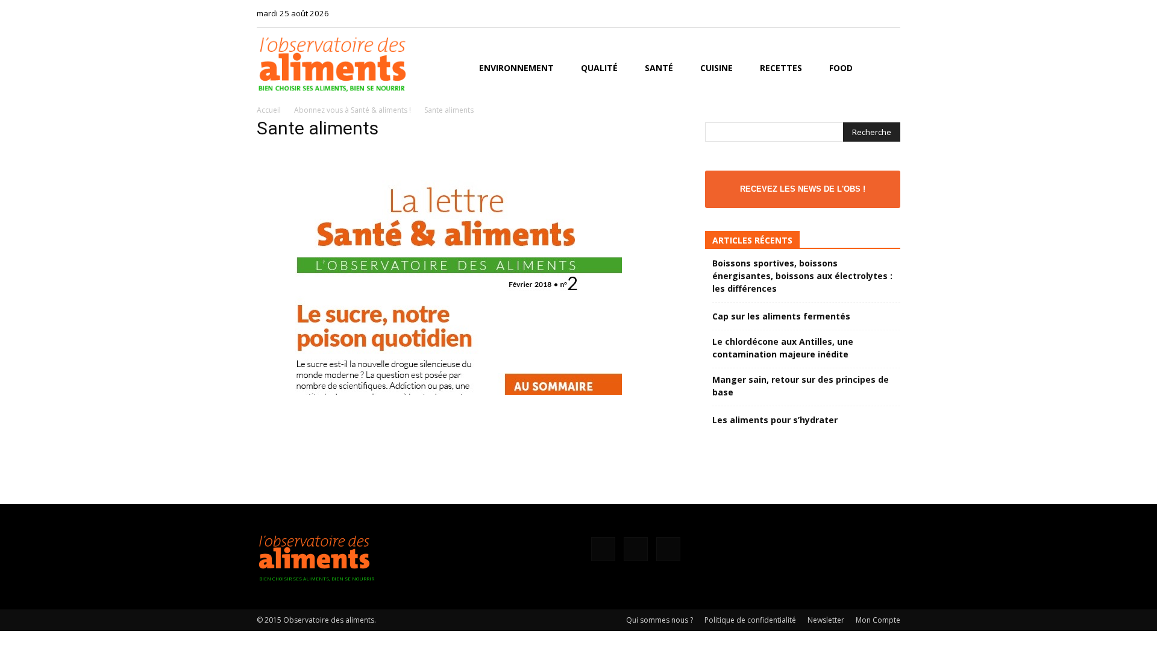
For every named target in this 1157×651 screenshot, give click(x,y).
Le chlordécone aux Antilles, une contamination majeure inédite (782, 348)
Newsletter (825, 620)
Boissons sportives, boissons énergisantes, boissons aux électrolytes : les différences (802, 275)
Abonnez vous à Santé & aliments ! (352, 110)
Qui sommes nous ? (659, 620)
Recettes (781, 68)
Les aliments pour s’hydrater (775, 420)
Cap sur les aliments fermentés (781, 316)
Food (841, 68)
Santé (659, 68)
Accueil (269, 110)
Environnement (516, 68)
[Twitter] (891, 13)
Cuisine (716, 68)
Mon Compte (878, 620)
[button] (885, 69)
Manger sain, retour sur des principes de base (800, 386)
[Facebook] (851, 13)
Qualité (599, 68)
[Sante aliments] (439, 391)
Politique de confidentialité (750, 620)
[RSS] (871, 13)
